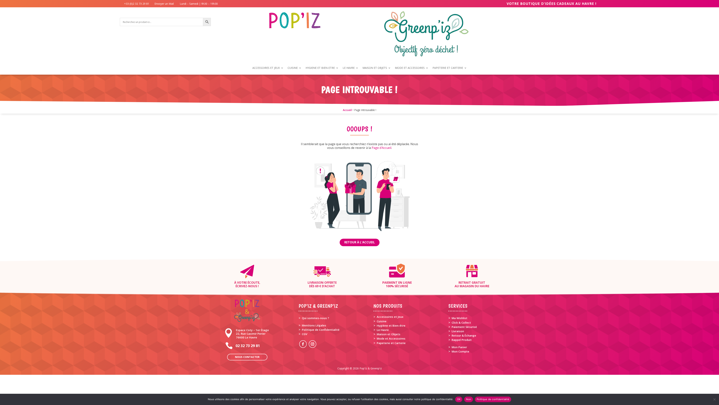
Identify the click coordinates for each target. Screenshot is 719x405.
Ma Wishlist (459, 318)
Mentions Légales (314, 325)
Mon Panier (459, 347)
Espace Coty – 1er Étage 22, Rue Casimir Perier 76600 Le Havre (252, 333)
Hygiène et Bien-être (391, 325)
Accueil (347, 110)
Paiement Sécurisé (464, 327)
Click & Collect (461, 322)
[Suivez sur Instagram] (312, 344)
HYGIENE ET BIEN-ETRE (320, 68)
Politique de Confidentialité (320, 330)
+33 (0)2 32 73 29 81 (137, 3)
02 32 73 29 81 (248, 345)
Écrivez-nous (246, 286)
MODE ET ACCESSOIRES (410, 68)
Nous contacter (247, 357)
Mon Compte (460, 351)
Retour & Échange (464, 335)
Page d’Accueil (381, 148)
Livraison (458, 331)
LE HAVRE (349, 68)
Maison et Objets (388, 334)
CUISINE (293, 68)
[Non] (714, 399)
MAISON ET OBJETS (374, 68)
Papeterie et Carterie (391, 343)
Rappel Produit (462, 340)
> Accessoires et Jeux (388, 317)
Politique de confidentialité (493, 399)
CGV (304, 334)
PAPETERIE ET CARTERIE (448, 68)
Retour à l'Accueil (359, 242)
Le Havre (383, 330)
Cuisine (381, 321)
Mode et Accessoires (391, 338)
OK (459, 399)
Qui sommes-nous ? (315, 318)
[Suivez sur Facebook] (303, 344)
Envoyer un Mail (164, 3)
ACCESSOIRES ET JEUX (266, 68)
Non (468, 399)
